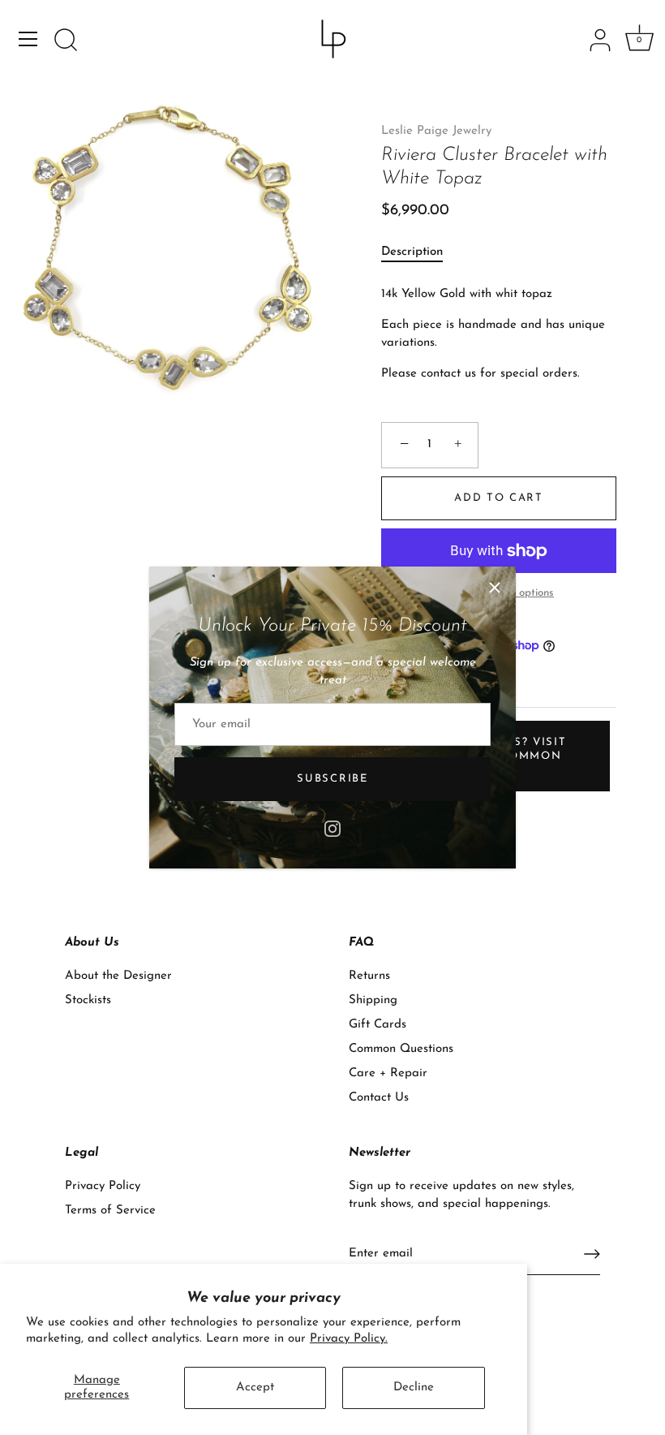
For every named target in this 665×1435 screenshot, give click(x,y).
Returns (369, 976)
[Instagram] (332, 827)
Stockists (88, 1000)
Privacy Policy (102, 1186)
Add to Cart (498, 498)
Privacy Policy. (349, 1339)
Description (412, 252)
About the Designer (118, 976)
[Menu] (28, 39)
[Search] (66, 41)
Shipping (373, 1000)
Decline (413, 1387)
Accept (255, 1387)
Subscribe (332, 779)
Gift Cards (377, 1025)
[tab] (420, 252)
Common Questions (401, 1049)
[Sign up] (592, 1254)
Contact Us (379, 1098)
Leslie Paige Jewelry (436, 131)
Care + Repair (388, 1073)
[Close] (495, 587)
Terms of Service (110, 1210)
